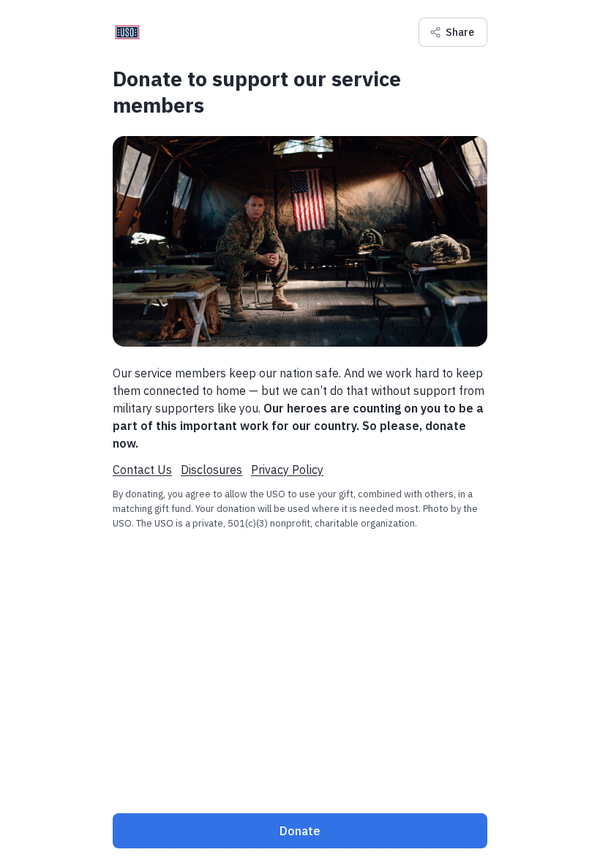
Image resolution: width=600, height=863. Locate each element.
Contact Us (142, 469)
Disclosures (211, 469)
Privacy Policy (287, 469)
